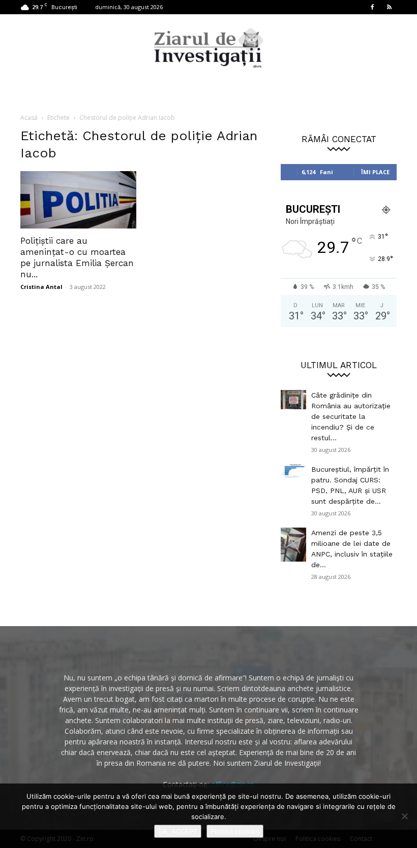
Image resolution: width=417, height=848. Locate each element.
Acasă (29, 117)
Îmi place (375, 172)
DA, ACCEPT (177, 831)
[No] (404, 816)
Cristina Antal (41, 286)
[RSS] (389, 7)
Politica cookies (235, 831)
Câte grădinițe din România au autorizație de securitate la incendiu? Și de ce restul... (351, 416)
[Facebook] (372, 7)
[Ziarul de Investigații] (208, 48)
